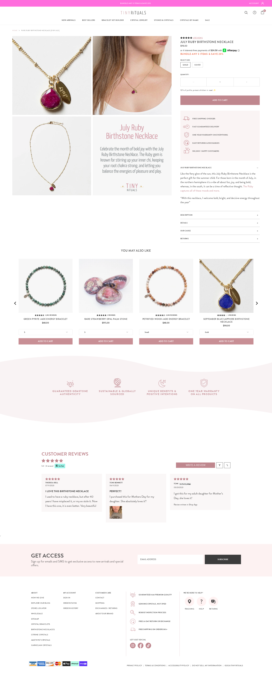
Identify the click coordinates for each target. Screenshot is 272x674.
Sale (207, 20)
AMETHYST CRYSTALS (40, 640)
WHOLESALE (37, 613)
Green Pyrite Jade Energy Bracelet (46, 319)
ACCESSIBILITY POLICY (178, 665)
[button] (186, 37)
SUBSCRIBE (223, 559)
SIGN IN (67, 597)
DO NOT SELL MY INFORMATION (207, 665)
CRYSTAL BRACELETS (40, 624)
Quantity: (184, 74)
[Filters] (219, 465)
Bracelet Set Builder (113, 20)
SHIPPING (100, 603)
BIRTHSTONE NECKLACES (43, 629)
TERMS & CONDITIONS (155, 665)
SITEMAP (35, 619)
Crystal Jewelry (138, 20)
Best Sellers (88, 20)
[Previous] (15, 303)
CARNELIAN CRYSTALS (41, 645)
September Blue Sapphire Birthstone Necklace (226, 320)
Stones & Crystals (163, 20)
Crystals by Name (189, 20)
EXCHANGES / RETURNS (106, 608)
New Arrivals (69, 20)
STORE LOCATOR (38, 608)
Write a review (195, 465)
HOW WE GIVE (37, 597)
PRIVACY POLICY (134, 665)
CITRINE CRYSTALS (39, 634)
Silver (197, 64)
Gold (185, 64)
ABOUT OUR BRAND (104, 613)
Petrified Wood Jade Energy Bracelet (166, 319)
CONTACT (99, 597)
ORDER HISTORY (70, 608)
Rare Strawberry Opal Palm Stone (106, 319)
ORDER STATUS (70, 603)
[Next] (256, 303)
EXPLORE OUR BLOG (40, 603)
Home (14, 30)
